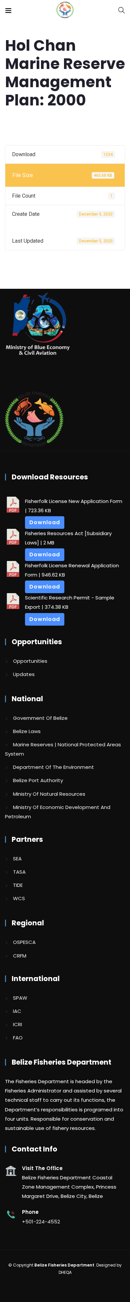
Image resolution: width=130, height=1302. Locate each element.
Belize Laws (27, 731)
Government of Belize (40, 717)
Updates (24, 674)
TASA (19, 871)
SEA (17, 858)
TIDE (18, 885)
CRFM (19, 955)
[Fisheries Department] (65, 10)
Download (44, 522)
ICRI (17, 1024)
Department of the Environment (53, 767)
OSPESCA (24, 942)
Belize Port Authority (38, 780)
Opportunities (30, 660)
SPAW (20, 997)
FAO (18, 1037)
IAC (17, 1011)
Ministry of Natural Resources (49, 793)
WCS (19, 898)
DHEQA (65, 1272)
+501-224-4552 (41, 1221)
